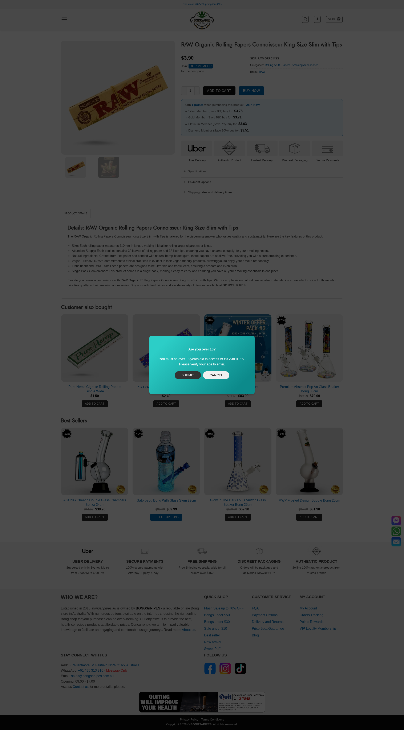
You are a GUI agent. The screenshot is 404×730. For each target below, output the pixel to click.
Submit (188, 375)
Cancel (216, 375)
